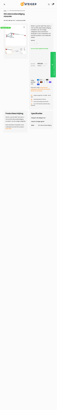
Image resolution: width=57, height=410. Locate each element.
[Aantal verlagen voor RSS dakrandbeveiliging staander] (32, 43)
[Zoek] (48, 4)
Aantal (33, 40)
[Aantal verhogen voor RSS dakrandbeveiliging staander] (37, 43)
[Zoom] (24, 27)
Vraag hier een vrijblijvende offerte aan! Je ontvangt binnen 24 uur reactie (40, 89)
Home (5, 10)
